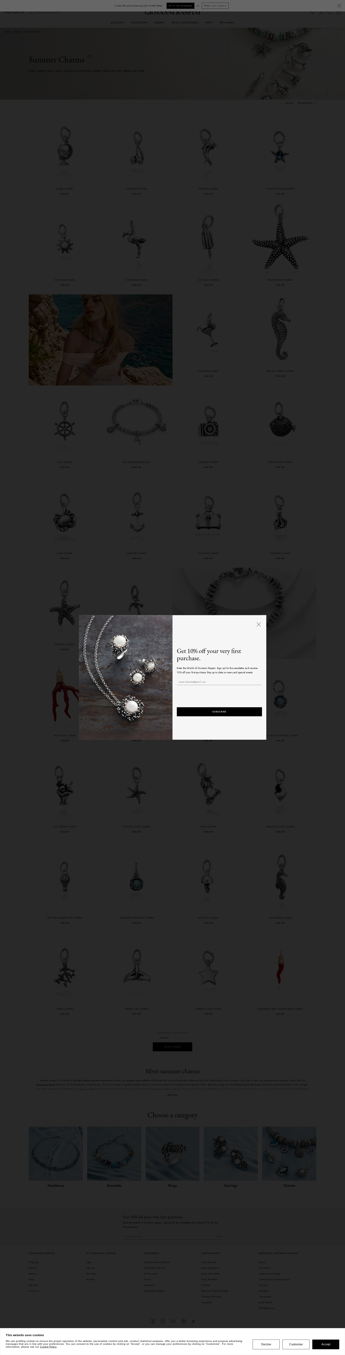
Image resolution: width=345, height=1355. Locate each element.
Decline (266, 1344)
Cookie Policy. (48, 1346)
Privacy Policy (216, 690)
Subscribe (219, 711)
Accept (325, 1344)
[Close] (258, 624)
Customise (296, 1344)
